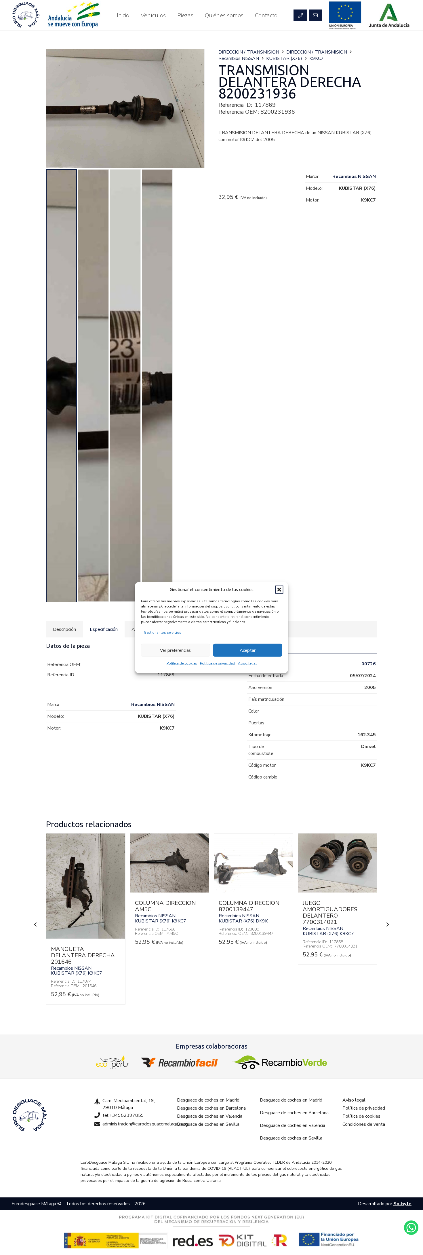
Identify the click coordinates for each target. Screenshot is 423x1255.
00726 (368, 664)
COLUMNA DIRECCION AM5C (165, 906)
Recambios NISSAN (238, 58)
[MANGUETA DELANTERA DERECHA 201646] (85, 937)
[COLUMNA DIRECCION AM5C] (169, 891)
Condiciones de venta (363, 1124)
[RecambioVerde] (279, 1062)
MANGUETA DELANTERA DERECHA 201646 (83, 955)
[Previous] (36, 924)
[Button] (300, 15)
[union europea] (345, 15)
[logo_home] (180, 1062)
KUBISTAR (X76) (284, 58)
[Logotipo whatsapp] (411, 1227)
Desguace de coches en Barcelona (211, 1108)
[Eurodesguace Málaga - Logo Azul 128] (26, 15)
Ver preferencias (175, 650)
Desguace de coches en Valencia (209, 1116)
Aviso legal (247, 663)
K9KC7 (316, 58)
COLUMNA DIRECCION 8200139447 (249, 906)
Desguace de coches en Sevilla (208, 1124)
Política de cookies (182, 663)
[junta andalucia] (389, 15)
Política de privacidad (217, 663)
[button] (279, 590)
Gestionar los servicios (162, 632)
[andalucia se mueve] (74, 15)
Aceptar (248, 650)
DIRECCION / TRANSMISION (248, 52)
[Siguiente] (387, 924)
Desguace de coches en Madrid (208, 1100)
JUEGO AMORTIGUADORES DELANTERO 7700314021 (330, 912)
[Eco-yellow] (112, 1062)
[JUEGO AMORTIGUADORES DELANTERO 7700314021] (337, 891)
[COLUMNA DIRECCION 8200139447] (253, 891)
